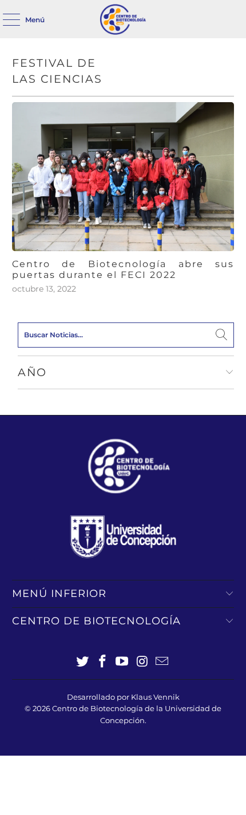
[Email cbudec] (162, 662)
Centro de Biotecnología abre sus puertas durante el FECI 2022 (123, 269)
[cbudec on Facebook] (102, 662)
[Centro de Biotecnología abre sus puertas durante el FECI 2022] (123, 176)
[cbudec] (123, 19)
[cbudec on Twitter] (83, 662)
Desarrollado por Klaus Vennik (123, 696)
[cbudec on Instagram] (142, 662)
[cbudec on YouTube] (122, 662)
